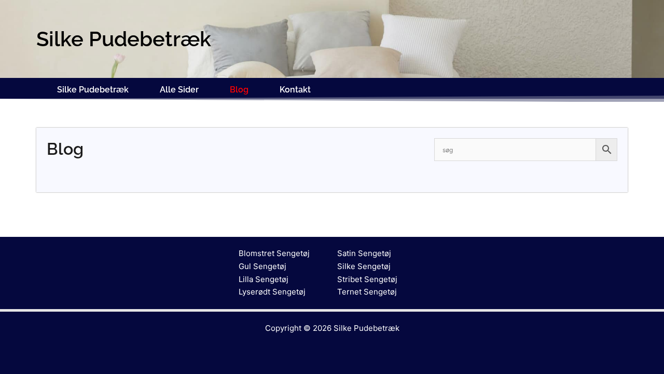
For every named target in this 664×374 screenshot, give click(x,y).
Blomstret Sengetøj (274, 253)
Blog (239, 90)
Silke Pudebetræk (93, 90)
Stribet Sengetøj (367, 279)
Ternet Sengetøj (367, 292)
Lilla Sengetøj (263, 279)
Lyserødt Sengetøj (272, 292)
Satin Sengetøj (364, 253)
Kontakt (295, 90)
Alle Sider (179, 90)
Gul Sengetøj (262, 266)
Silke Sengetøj (364, 266)
